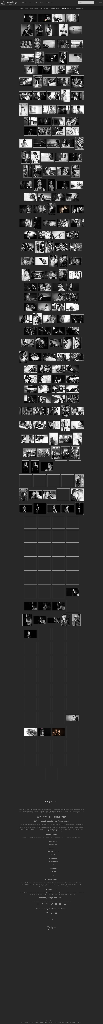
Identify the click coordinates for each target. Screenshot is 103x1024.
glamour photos (53, 834)
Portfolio (24, 2)
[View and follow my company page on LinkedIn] (65, 891)
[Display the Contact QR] (56, 900)
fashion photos (53, 830)
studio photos (53, 854)
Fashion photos (34, 8)
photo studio (47, 878)
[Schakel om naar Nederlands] (101, 3)
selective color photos (53, 847)
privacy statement (54, 1020)
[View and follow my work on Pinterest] (42, 891)
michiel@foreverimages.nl (42, 1020)
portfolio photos (53, 841)
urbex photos (53, 857)
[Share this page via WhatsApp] (47, 900)
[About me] (51, 916)
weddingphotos (53, 861)
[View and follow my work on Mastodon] (51, 891)
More (41, 2)
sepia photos (53, 851)
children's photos (53, 827)
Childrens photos (55, 8)
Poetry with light (51, 787)
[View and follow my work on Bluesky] (56, 891)
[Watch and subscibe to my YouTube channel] (60, 891)
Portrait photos (24, 8)
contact (54, 872)
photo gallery (47, 868)
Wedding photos (44, 8)
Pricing (35, 2)
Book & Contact (49, 2)
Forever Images (32, 1020)
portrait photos (53, 844)
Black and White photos (67, 8)
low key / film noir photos (53, 837)
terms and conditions (63, 1020)
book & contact (71, 1020)
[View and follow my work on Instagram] (38, 891)
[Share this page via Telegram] (51, 900)
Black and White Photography (55, 817)
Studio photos (79, 8)
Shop (30, 2)
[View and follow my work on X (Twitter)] (47, 891)
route (48, 1020)
